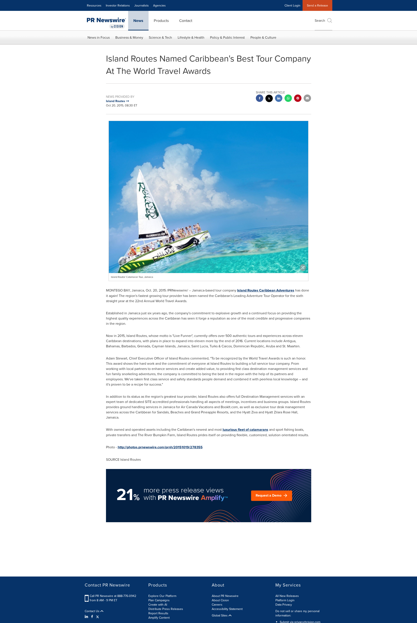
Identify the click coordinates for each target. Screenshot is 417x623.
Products (161, 20)
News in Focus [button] (99, 37)
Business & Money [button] (129, 37)
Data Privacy (283, 604)
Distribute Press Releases (165, 609)
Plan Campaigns (159, 600)
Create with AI (157, 604)
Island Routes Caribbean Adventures (265, 290)
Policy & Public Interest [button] (227, 37)
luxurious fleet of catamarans (245, 429)
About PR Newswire (225, 596)
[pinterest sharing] (297, 98)
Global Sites (220, 615)
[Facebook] (92, 616)
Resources (94, 5)
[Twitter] (97, 616)
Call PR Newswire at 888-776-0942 (113, 596)
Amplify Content (159, 617)
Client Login (292, 5)
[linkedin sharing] (278, 98)
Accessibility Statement (227, 609)
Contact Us (92, 611)
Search (320, 20)
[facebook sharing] (259, 98)
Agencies (159, 5)
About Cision (220, 600)
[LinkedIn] (87, 616)
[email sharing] (307, 98)
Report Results (158, 613)
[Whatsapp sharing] (288, 98)
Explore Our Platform (162, 596)
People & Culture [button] (263, 37)
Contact (185, 20)
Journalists (141, 5)
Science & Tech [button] (160, 37)
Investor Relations (118, 5)
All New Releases (287, 596)
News (138, 20)
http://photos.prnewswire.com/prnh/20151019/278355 (160, 447)
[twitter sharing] (269, 99)
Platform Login (285, 600)
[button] (208, 240)
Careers (217, 604)
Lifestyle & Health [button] (191, 37)
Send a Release (317, 5)
